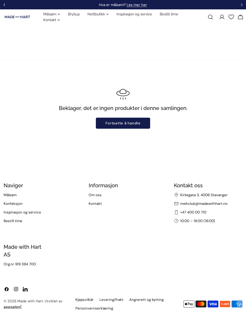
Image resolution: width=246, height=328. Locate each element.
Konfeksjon (13, 203)
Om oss (95, 195)
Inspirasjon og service (22, 212)
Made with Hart (30, 301)
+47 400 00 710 (193, 212)
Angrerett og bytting (146, 299)
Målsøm (10, 195)
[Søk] (210, 17)
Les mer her (137, 4)
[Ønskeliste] (231, 16)
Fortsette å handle (123, 123)
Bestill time (13, 221)
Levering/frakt (111, 299)
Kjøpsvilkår (84, 299)
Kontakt (95, 203)
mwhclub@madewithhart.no (204, 203)
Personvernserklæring (94, 308)
